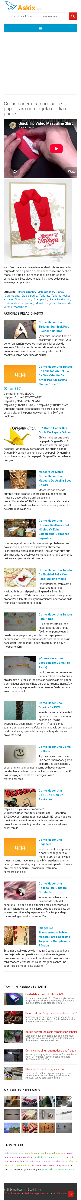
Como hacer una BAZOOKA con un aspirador (51, 795)
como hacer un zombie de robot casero (44, 1153)
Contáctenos (12, 1193)
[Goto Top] (70, 1194)
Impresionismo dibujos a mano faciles (44, 1161)
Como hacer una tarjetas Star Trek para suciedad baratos (54, 327)
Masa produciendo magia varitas (44, 1069)
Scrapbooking (23, 299)
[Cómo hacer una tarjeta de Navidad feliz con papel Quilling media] (20, 578)
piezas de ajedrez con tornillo (58, 1169)
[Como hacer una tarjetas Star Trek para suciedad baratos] (20, 330)
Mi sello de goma (46, 303)
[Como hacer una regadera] (20, 847)
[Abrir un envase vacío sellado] (29, 1114)
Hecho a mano (26, 291)
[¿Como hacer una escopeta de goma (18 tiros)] (20, 666)
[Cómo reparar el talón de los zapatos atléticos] (46, 1101)
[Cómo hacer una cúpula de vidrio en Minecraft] (12, 1128)
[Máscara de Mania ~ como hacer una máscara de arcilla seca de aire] (20, 480)
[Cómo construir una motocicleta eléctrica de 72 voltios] (29, 1101)
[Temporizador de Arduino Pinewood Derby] (12, 1101)
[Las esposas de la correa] (12, 1114)
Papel (60, 291)
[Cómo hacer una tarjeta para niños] (20, 622)
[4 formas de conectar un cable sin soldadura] (46, 1128)
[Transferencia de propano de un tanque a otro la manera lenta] (64, 1101)
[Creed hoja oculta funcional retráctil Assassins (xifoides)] (64, 1114)
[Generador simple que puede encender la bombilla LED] (64, 1128)
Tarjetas (44, 295)
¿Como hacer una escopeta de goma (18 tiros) (54, 663)
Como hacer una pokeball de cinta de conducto (53, 888)
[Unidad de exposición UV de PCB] (13, 999)
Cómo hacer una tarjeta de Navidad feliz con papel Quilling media (55, 574)
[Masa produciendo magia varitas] (13, 1073)
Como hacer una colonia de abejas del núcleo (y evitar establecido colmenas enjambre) (54, 529)
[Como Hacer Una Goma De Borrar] (20, 754)
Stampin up (40, 299)
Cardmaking (12, 295)
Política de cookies (65, 1193)
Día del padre (29, 295)
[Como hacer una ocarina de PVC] (20, 710)
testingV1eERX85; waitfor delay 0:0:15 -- (50, 1165)
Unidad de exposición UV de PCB (44, 994)
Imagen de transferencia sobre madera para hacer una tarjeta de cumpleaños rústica (54, 936)
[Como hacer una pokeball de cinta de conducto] (20, 891)
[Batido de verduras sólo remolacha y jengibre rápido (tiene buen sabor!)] (13, 1036)
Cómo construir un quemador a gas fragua (50, 1050)
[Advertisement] (40, 60)
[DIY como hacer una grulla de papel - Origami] (20, 436)
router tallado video (13, 1153)
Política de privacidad (37, 1193)
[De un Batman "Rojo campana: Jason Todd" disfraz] (13, 1017)
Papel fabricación (60, 299)
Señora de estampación (19, 303)
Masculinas (20, 307)
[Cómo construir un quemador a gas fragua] (13, 1055)
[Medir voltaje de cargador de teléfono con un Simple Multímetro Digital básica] (29, 1128)
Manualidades (45, 291)
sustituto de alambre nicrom (49, 1157)
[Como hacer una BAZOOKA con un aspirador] (20, 798)
